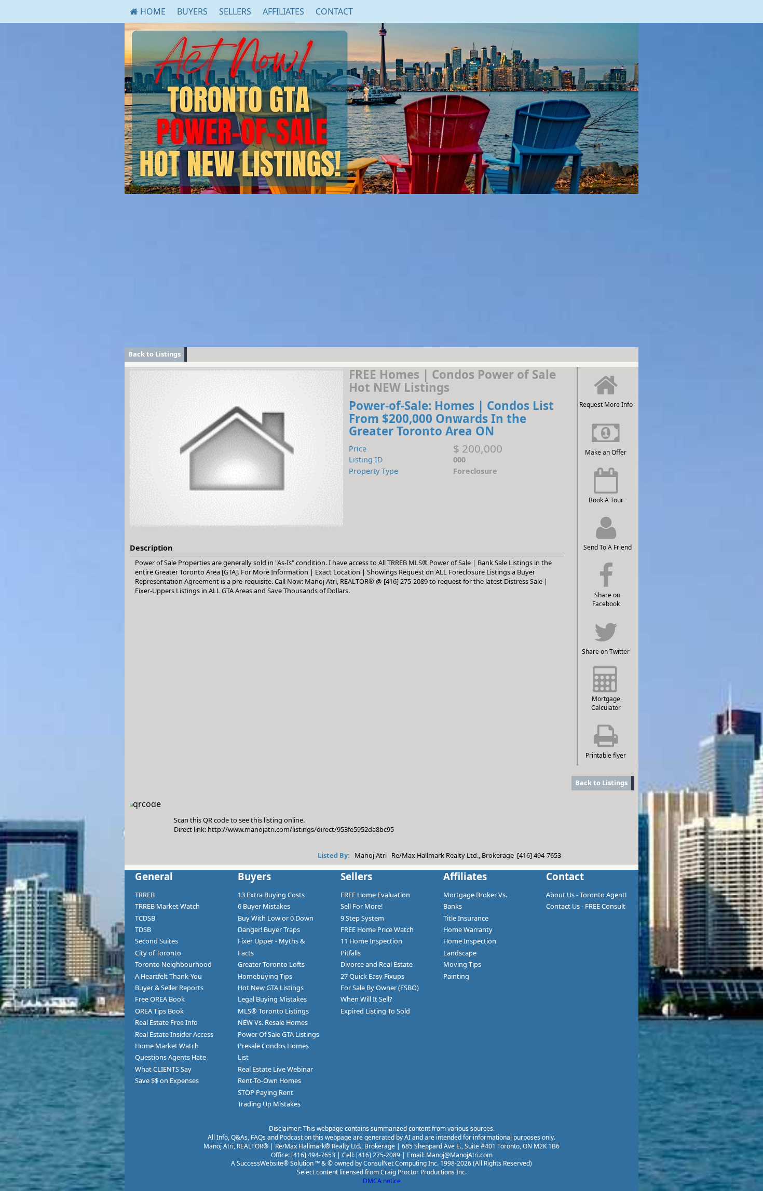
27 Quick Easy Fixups (372, 976)
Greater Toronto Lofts (271, 964)
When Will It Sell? (366, 999)
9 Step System (362, 918)
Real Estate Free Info (166, 1022)
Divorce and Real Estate (376, 964)
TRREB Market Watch (167, 906)
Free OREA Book (160, 999)
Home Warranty (468, 929)
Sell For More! (361, 906)
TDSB (143, 929)
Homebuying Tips (265, 976)
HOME (152, 11)
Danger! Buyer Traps (269, 929)
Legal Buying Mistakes (272, 999)
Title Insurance (465, 918)
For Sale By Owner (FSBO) (379, 987)
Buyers (192, 11)
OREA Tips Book (159, 1011)
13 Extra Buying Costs (271, 894)
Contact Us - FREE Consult (585, 906)
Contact (334, 11)
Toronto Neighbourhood (173, 964)
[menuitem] (148, 11)
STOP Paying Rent (265, 1092)
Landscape (459, 952)
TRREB (145, 894)
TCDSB (145, 918)
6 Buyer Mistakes (264, 906)
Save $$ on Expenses (167, 1080)
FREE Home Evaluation (375, 894)
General (154, 876)
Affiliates (283, 11)
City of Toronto (158, 952)
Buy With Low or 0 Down (276, 918)
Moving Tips (462, 964)
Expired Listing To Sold (375, 1011)
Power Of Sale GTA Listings (278, 1034)
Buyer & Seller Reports (169, 987)
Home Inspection (469, 941)
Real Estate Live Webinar (275, 1069)
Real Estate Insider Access (174, 1034)
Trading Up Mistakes (269, 1103)
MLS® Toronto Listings (273, 1011)
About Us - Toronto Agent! (586, 894)
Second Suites (156, 941)
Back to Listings (154, 354)
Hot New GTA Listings (271, 987)
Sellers (235, 11)
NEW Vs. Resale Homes (273, 1022)
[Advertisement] (381, 269)
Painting (456, 976)
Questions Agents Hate (170, 1057)
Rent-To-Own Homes (269, 1080)
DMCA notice (382, 1180)
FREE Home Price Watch (377, 929)
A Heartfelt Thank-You (168, 976)
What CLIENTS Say (163, 1069)
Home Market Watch (167, 1045)
